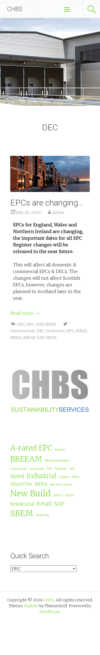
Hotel (17, 476)
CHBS (14, 9)
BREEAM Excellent (57, 460)
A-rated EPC (31, 447)
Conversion (36, 469)
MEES (81, 330)
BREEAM (26, 459)
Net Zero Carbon (61, 484)
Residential (22, 504)
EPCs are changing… (46, 203)
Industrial (42, 476)
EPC (30, 324)
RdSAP (29, 337)
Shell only (42, 515)
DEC (21, 324)
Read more (24, 313)
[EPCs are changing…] (50, 190)
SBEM (50, 324)
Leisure (64, 477)
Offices (57, 495)
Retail (44, 503)
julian (58, 212)
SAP (39, 324)
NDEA (16, 337)
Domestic (55, 330)
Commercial (22, 330)
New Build (30, 493)
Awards (60, 449)
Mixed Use (21, 484)
